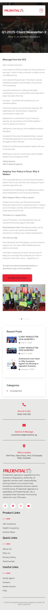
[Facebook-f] (5, 505)
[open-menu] (41, 10)
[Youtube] (28, 505)
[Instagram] (20, 505)
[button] (5, 300)
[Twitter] (12, 505)
